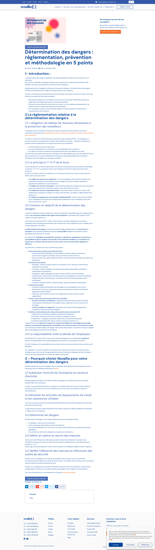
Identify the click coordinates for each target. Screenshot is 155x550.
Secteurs (67, 7)
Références (71, 526)
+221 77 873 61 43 (32, 535)
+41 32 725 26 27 (32, 523)
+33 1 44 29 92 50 (32, 526)
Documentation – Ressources (73, 533)
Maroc (40, 2)
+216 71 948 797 (31, 529)
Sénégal (46, 2)
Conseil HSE (98, 7)
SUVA (56, 368)
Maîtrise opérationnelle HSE (36, 47)
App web (90, 7)
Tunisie (35, 2)
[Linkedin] (24, 538)
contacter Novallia (69, 472)
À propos (58, 7)
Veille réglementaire (78, 7)
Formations (109, 7)
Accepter (116, 545)
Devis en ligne (91, 535)
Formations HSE (92, 532)
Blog (69, 537)
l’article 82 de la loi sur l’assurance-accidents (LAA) (62, 133)
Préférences (145, 545)
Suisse (24, 2)
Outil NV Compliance (94, 526)
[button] (30, 486)
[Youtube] (27, 538)
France (29, 2)
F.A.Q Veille (71, 529)
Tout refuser (130, 545)
